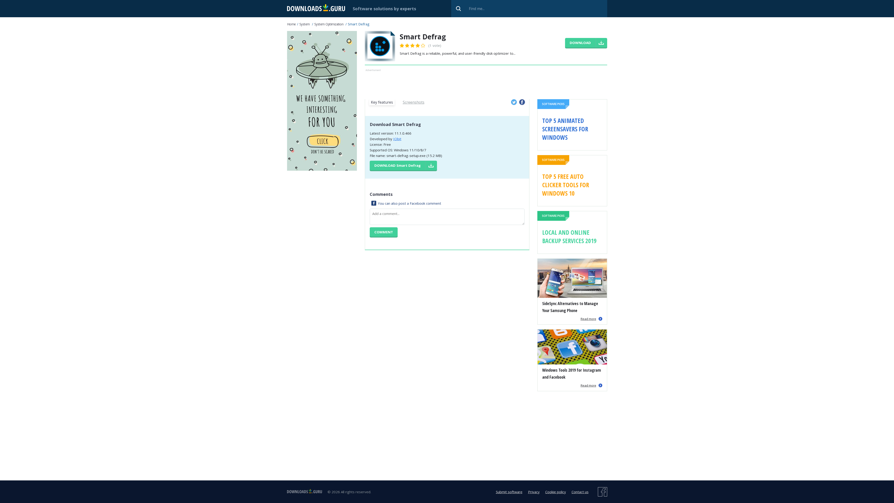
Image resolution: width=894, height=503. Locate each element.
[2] (405, 46)
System (304, 24)
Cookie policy (555, 491)
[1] (402, 46)
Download (397, 165)
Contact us (580, 491)
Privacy (534, 491)
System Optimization (329, 24)
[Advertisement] (486, 83)
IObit (397, 138)
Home (291, 24)
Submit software (509, 491)
